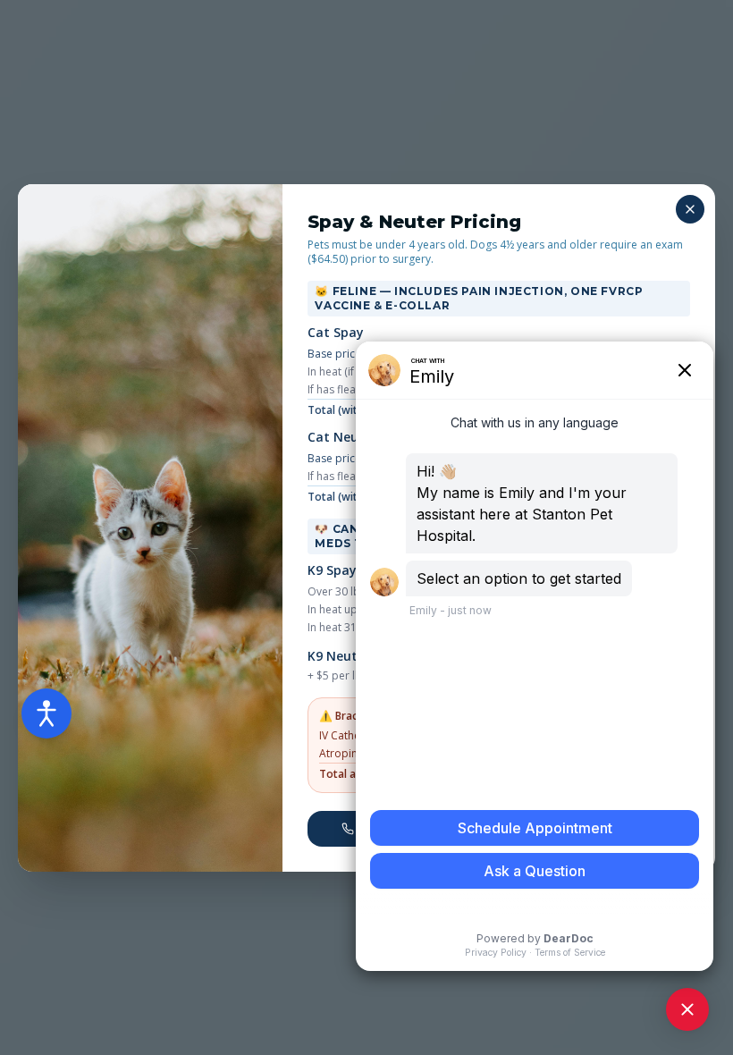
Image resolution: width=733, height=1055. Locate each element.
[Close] (690, 209)
